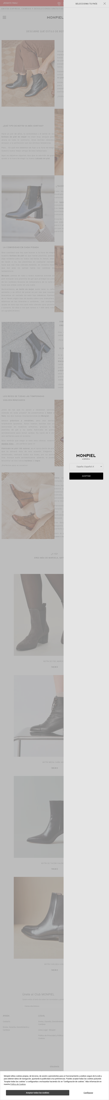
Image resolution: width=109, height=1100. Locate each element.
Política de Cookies (18, 1084)
